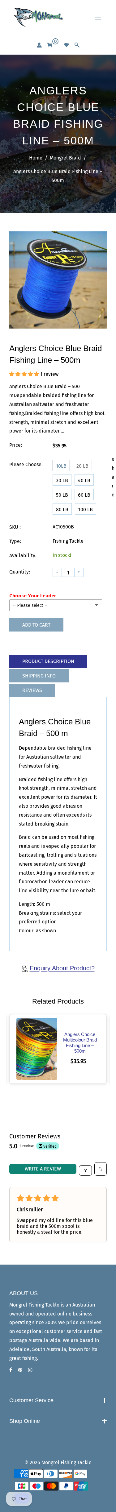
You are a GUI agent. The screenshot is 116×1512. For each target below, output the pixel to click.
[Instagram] (31, 1370)
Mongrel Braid (65, 158)
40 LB (84, 480)
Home (35, 158)
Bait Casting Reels (34, 1444)
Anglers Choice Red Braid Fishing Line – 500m (80, 1042)
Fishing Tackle (29, 1433)
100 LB (85, 509)
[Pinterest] (21, 1370)
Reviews (32, 690)
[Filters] (85, 1170)
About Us (24, 1412)
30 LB (62, 480)
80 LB (62, 509)
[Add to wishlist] (44, 1041)
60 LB (84, 495)
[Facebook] (11, 1370)
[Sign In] (39, 45)
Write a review (43, 1169)
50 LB (62, 495)
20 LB (82, 466)
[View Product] (29, 1041)
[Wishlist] (66, 45)
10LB (61, 466)
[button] (24, 374)
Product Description (48, 661)
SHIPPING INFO (39, 676)
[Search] (77, 45)
